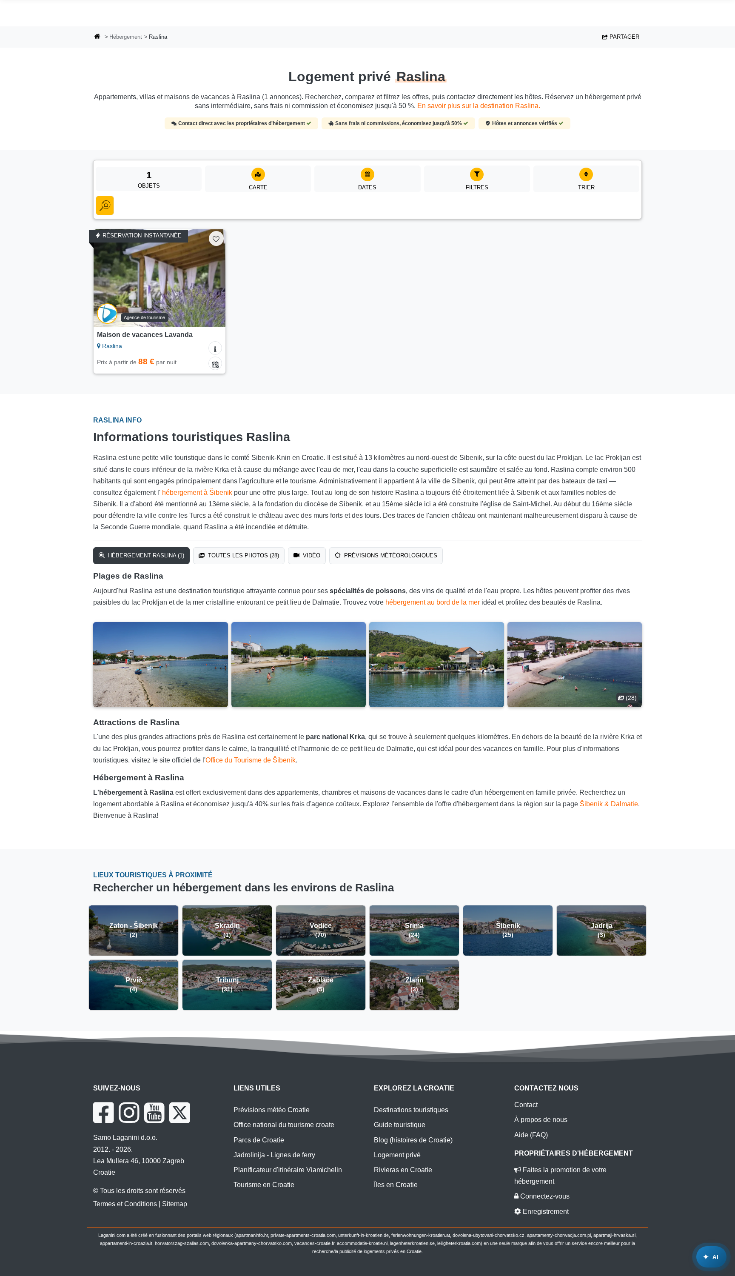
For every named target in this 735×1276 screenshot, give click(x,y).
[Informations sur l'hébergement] (215, 348)
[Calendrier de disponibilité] (215, 363)
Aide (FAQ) (531, 1135)
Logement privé (397, 1155)
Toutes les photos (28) (242, 555)
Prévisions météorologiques (389, 555)
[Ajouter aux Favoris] (216, 238)
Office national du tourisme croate (284, 1124)
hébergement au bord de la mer (432, 602)
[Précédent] (108, 278)
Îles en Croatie (396, 1184)
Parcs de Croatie (259, 1140)
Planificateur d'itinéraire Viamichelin (288, 1169)
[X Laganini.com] (179, 1113)
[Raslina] (160, 664)
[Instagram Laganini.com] (129, 1113)
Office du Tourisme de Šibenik (250, 760)
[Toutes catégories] (105, 205)
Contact (526, 1104)
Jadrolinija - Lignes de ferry (274, 1155)
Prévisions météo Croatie (272, 1109)
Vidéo (310, 555)
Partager (623, 37)
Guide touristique (399, 1124)
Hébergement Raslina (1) (145, 555)
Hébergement (125, 37)
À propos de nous (540, 1119)
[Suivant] (211, 278)
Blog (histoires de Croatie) (413, 1140)
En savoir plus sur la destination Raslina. (478, 105)
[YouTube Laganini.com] (154, 1113)
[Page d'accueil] (97, 37)
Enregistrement (545, 1211)
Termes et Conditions (125, 1203)
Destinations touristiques (411, 1109)
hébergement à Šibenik (197, 492)
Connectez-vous (544, 1196)
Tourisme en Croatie (264, 1184)
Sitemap (174, 1203)
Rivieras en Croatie (403, 1169)
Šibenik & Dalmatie (609, 804)
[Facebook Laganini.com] (103, 1113)
